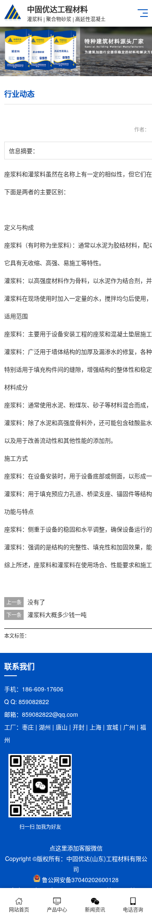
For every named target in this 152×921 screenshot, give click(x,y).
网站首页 (19, 909)
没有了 (36, 602)
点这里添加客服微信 (76, 848)
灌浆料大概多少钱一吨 (57, 614)
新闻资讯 (95, 909)
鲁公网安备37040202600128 (80, 879)
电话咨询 (133, 909)
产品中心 (57, 909)
